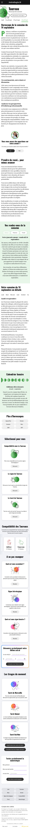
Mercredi (12, 295)
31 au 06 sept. (9, 20)
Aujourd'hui (8, 421)
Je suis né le (6, 773)
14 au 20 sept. (25, 20)
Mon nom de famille (8, 769)
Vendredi (23, 295)
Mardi (7, 295)
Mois (22, 424)
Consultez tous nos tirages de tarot (15, 749)
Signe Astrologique (8, 796)
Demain (22, 421)
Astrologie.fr (15, 2)
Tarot (8, 799)
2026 (8, 427)
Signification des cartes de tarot (15, 745)
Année (21, 792)
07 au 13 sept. (17, 20)
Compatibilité (22, 796)
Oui (10, 150)
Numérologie (22, 799)
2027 (22, 427)
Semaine (8, 424)
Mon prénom (6, 765)
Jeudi (18, 295)
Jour (8, 789)
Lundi (2, 295)
